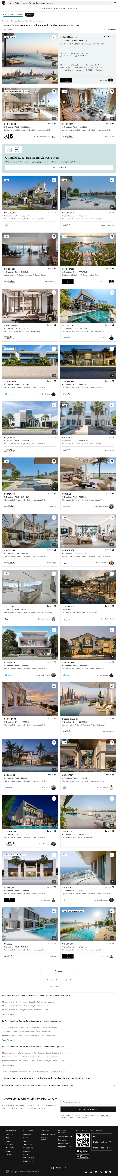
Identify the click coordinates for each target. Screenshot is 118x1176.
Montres (26, 1151)
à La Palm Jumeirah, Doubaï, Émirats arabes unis (30, 1057)
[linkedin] (105, 1171)
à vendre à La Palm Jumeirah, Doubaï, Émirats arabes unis (29, 1027)
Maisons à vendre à (28, 1002)
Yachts (25, 1141)
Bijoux (25, 1154)
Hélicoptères (28, 1148)
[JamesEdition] (3, 3)
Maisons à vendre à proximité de (37, 995)
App (7, 1138)
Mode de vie (28, 1161)
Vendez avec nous (65, 1137)
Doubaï (28, 21)
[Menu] (115, 3)
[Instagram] (86, 1171)
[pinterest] (110, 1171)
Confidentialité (80, 1117)
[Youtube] (96, 1171)
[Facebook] (91, 1171)
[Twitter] (100, 1171)
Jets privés (27, 1144)
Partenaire (62, 1140)
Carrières (9, 1144)
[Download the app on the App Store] (83, 1151)
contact (9, 1141)
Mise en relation (64, 1143)
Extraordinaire (28, 1158)
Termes (8, 1151)
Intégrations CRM (64, 1147)
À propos (9, 1134)
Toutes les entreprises (45, 1139)
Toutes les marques (48, 1134)
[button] (54, 37)
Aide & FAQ (10, 1148)
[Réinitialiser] (109, 3)
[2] (70, 980)
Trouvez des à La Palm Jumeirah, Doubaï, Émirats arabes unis (34, 1072)
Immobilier (5, 21)
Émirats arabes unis (17, 21)
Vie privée (9, 1154)
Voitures (26, 1138)
